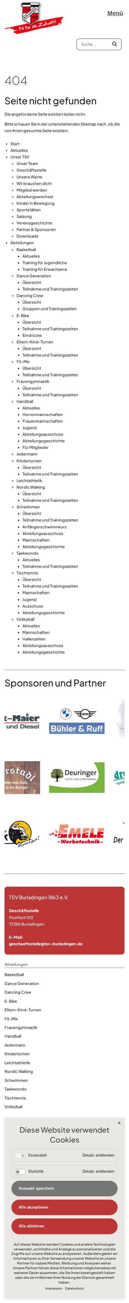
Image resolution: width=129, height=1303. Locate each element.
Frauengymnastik (32, 381)
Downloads (27, 236)
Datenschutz (74, 1288)
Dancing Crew (29, 295)
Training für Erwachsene (44, 269)
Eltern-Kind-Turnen (34, 341)
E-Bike (22, 315)
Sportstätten (28, 209)
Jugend (29, 427)
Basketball (26, 249)
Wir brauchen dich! (34, 183)
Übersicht (31, 282)
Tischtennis (27, 573)
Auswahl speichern (36, 1188)
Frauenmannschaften (42, 421)
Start (15, 143)
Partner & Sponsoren (36, 229)
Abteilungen (22, 242)
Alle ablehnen (31, 1226)
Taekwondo (27, 553)
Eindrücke (32, 335)
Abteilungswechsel (34, 196)
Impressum (53, 1288)
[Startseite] (34, 18)
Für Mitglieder (35, 447)
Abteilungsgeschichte (43, 440)
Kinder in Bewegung (35, 203)
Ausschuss (32, 606)
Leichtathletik (29, 480)
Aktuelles (19, 150)
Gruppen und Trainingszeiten (49, 308)
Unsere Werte (29, 177)
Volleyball (25, 619)
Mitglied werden (31, 190)
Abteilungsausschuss (42, 434)
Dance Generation (33, 275)
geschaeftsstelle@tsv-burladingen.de (45, 943)
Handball (24, 401)
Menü (115, 13)
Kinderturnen (29, 460)
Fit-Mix (23, 361)
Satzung (24, 216)
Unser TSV (19, 157)
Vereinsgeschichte (34, 223)
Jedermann (27, 454)
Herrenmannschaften (42, 414)
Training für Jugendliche (44, 262)
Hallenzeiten (34, 639)
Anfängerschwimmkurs (44, 526)
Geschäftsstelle (31, 170)
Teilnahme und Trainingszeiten (50, 289)
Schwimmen (28, 506)
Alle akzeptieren (33, 1207)
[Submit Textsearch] (115, 44)
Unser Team (27, 163)
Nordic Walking (30, 487)
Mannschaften (36, 540)
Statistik (36, 1171)
